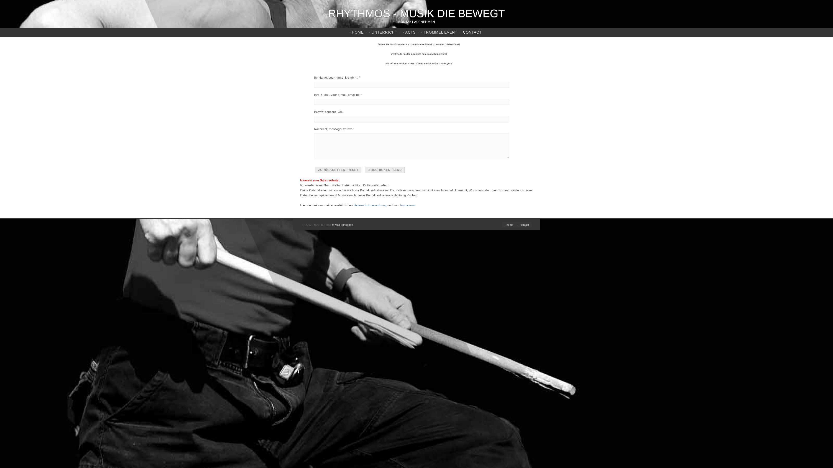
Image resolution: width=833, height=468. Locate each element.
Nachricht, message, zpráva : (334, 129)
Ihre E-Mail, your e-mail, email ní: (337, 94)
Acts (410, 32)
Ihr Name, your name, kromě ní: (336, 77)
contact (472, 32)
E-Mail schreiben (342, 224)
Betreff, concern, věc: (328, 112)
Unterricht (384, 32)
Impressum (408, 205)
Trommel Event (440, 32)
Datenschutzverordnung (370, 205)
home (358, 32)
